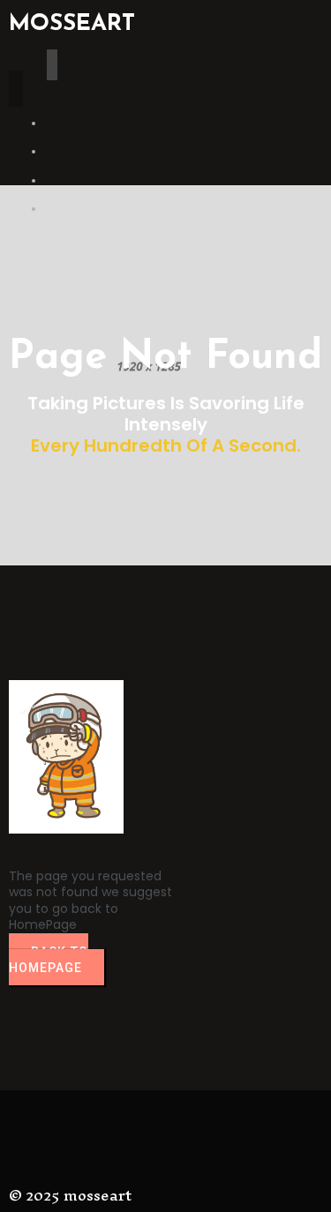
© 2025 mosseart (70, 1195)
